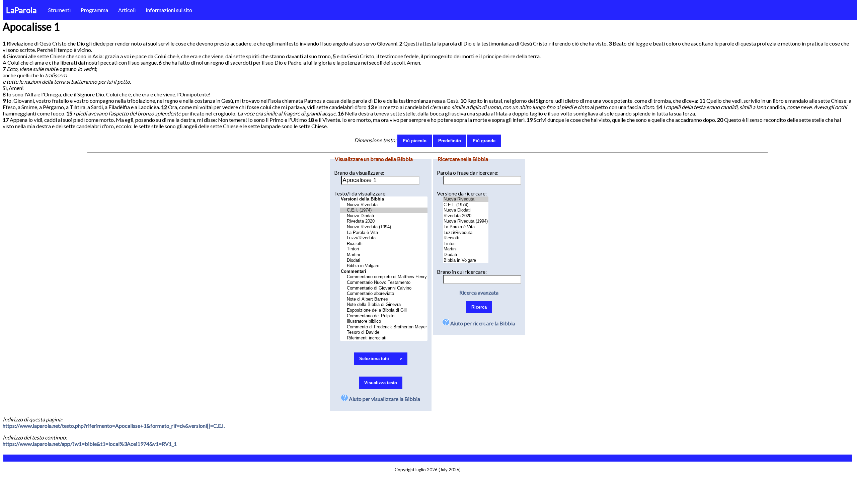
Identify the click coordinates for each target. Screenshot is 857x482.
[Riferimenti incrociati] (383, 338)
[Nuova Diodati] (383, 216)
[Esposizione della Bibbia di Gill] (383, 310)
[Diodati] (383, 260)
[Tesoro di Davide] (383, 332)
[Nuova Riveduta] (383, 205)
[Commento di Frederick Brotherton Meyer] (383, 327)
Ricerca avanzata (478, 292)
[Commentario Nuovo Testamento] (383, 283)
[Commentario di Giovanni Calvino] (383, 288)
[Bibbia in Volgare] (383, 266)
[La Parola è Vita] (383, 233)
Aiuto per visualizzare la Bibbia (384, 399)
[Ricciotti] (383, 244)
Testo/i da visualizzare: (360, 193)
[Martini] (383, 255)
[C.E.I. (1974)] (383, 210)
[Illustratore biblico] (383, 321)
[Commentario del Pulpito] (383, 316)
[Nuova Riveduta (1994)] (383, 227)
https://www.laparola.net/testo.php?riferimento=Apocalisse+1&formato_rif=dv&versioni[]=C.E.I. (114, 425)
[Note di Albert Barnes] (383, 299)
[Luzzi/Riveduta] (383, 238)
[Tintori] (383, 249)
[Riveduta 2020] (383, 221)
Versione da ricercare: (462, 193)
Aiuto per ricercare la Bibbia (482, 323)
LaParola (21, 10)
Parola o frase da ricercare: (467, 172)
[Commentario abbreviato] (383, 294)
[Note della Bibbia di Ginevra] (383, 305)
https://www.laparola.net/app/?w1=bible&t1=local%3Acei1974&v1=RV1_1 (90, 443)
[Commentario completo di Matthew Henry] (383, 277)
